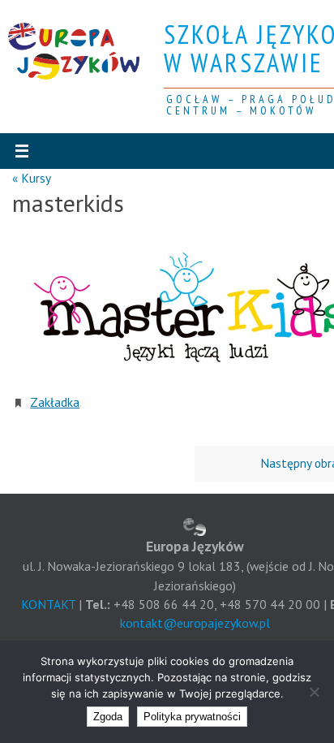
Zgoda (107, 717)
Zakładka (54, 400)
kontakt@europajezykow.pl (195, 623)
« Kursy (31, 178)
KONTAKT (48, 604)
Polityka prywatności (192, 717)
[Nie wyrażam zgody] (314, 692)
